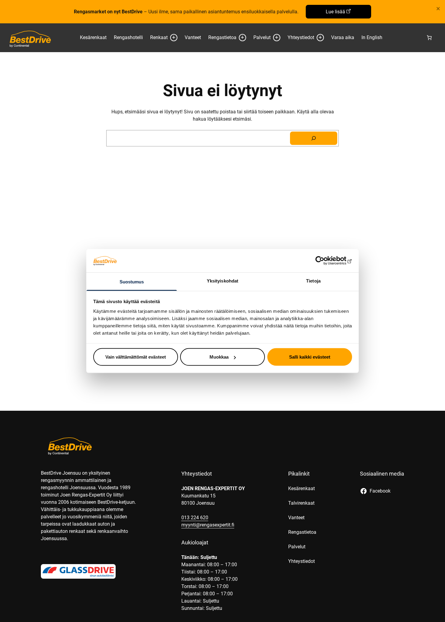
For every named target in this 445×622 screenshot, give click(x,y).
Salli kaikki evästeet (309, 356)
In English (371, 37)
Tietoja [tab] (313, 280)
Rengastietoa (222, 37)
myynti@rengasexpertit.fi (207, 525)
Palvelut (262, 37)
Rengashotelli (128, 37)
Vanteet (193, 37)
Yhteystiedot (301, 37)
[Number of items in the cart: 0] (429, 38)
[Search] (313, 138)
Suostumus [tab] (132, 281)
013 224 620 (194, 517)
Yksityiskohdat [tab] (222, 280)
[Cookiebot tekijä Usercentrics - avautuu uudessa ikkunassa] (325, 260)
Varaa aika (342, 37)
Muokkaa (219, 356)
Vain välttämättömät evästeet (135, 356)
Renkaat (159, 37)
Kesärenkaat (93, 37)
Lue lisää (335, 12)
